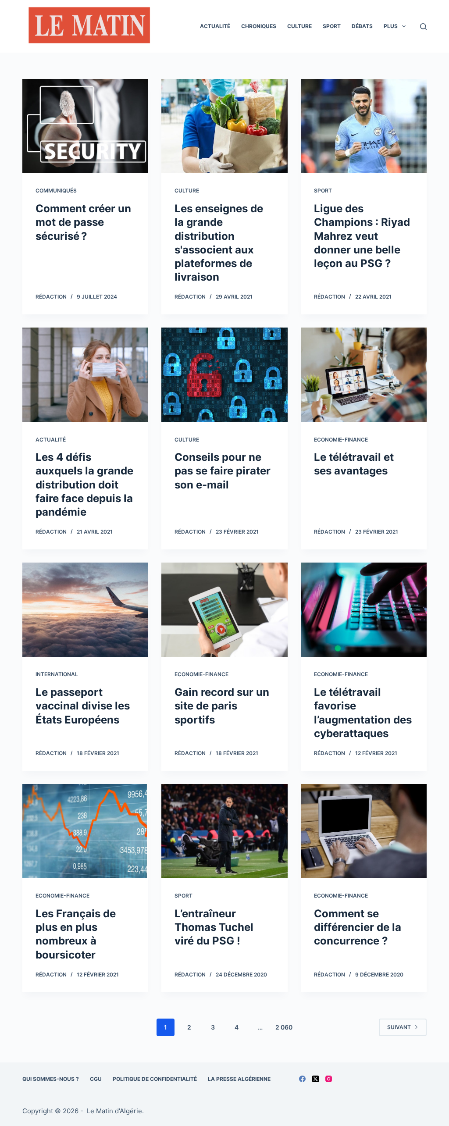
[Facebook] (302, 1079)
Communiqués (56, 190)
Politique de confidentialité (155, 1079)
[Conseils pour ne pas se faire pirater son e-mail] (224, 375)
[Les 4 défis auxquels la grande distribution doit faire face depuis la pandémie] (85, 375)
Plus (391, 26)
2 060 (283, 1027)
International (57, 674)
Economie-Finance (341, 439)
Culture (299, 26)
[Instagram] (328, 1079)
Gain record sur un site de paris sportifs (222, 706)
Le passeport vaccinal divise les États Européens (83, 706)
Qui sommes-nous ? (50, 1079)
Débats (362, 26)
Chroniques (258, 26)
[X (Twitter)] (315, 1079)
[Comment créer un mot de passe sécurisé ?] (85, 126)
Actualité (215, 26)
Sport (332, 26)
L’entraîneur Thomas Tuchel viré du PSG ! (214, 927)
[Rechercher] (423, 26)
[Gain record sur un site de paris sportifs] (224, 610)
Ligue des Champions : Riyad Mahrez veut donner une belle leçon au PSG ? (362, 236)
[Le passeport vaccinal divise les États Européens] (85, 610)
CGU (96, 1079)
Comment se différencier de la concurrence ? (357, 927)
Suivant (399, 1027)
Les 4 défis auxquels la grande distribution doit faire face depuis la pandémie (84, 484)
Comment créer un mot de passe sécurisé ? (83, 222)
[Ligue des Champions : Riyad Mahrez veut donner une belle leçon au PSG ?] (364, 126)
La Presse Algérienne (239, 1079)
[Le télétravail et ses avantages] (364, 375)
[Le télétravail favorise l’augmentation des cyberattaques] (364, 610)
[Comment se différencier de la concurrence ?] (364, 831)
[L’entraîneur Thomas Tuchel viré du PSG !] (224, 831)
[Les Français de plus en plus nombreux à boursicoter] (85, 831)
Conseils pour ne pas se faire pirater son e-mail (223, 471)
